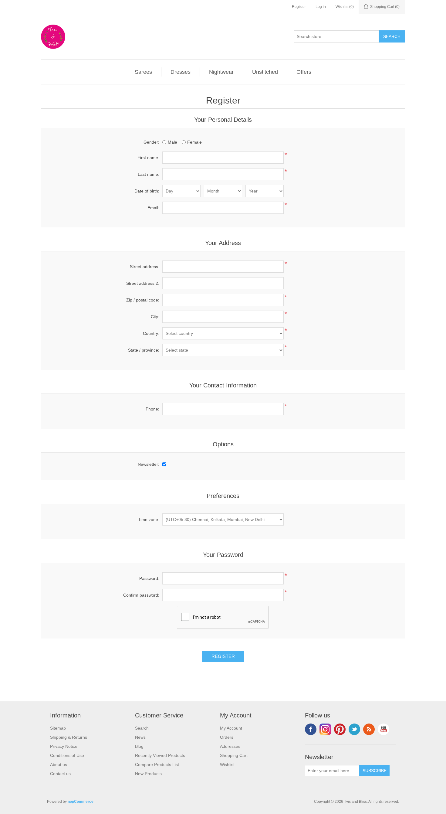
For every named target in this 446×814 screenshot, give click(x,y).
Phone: (152, 409)
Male (172, 142)
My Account (231, 728)
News (140, 737)
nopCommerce (80, 801)
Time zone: (148, 519)
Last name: (148, 174)
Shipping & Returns (68, 737)
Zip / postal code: (142, 300)
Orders (226, 737)
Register (299, 7)
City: (155, 316)
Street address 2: (142, 283)
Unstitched (265, 72)
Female (194, 142)
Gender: (151, 142)
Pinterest (340, 729)
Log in (321, 7)
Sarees (143, 72)
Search (142, 728)
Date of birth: (146, 191)
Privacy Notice (63, 746)
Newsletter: (148, 464)
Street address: (144, 266)
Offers (303, 72)
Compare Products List (157, 764)
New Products (148, 773)
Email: (153, 207)
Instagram (325, 729)
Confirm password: (141, 595)
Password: (149, 578)
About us (58, 764)
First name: (148, 157)
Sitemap (58, 728)
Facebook (310, 729)
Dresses (181, 72)
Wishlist (227, 764)
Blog (139, 746)
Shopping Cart (234, 755)
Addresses (230, 746)
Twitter (354, 729)
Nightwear (221, 72)
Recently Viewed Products (160, 755)
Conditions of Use (67, 755)
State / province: (143, 350)
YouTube (383, 729)
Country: (151, 333)
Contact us (60, 773)
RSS (369, 729)
